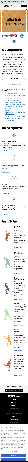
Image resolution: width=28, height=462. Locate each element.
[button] (26, 2)
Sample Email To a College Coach (15, 95)
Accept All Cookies (13, 459)
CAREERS (14, 399)
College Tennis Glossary (12, 98)
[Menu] (2, 6)
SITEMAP (14, 416)
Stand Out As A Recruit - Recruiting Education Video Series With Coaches (15, 112)
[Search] (26, 9)
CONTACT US (14, 405)
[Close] (26, 425)
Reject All (13, 455)
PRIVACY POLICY (14, 422)
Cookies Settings (13, 451)
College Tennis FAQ (11, 120)
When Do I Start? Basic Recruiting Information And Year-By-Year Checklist (15, 106)
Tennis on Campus (7, 74)
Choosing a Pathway (11, 93)
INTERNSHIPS (14, 402)
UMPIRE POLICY (14, 419)
